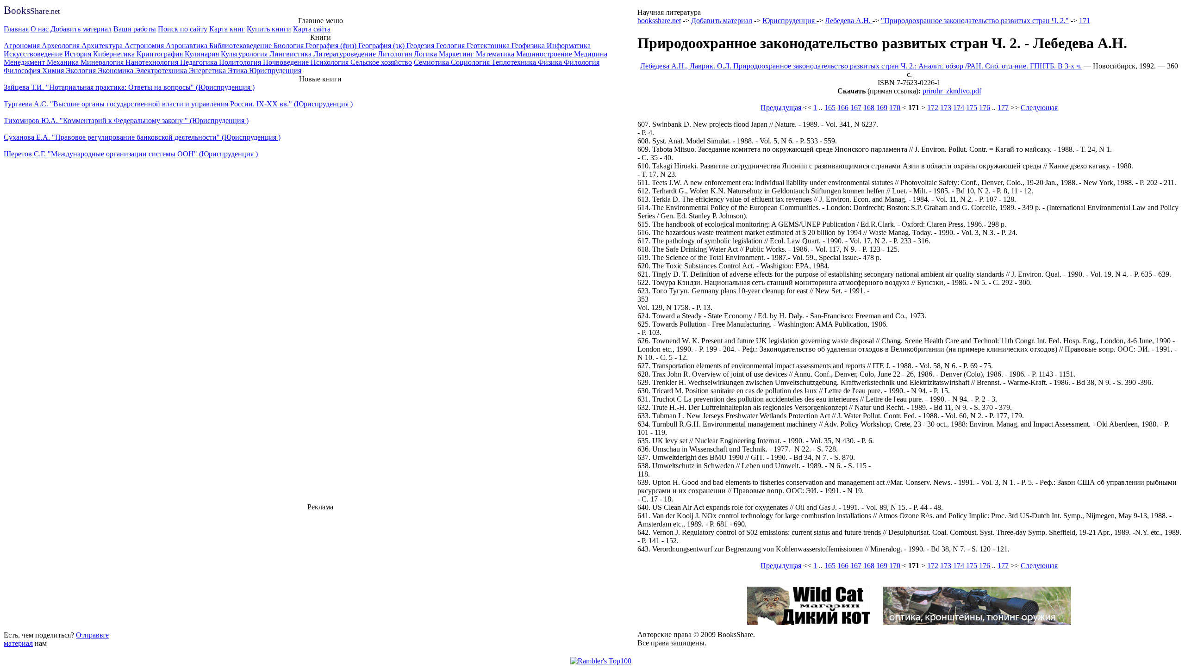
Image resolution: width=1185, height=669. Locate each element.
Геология (451, 46)
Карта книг (227, 29)
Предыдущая (781, 108)
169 (881, 108)
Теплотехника (515, 62)
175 (971, 108)
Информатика (569, 46)
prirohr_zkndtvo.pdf (952, 91)
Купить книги (269, 29)
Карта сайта (312, 29)
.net (32, 11)
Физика (551, 62)
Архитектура (103, 46)
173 (945, 108)
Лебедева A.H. (849, 21)
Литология (396, 54)
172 (932, 108)
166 (842, 108)
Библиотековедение (241, 46)
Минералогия (103, 62)
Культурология (245, 54)
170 (894, 108)
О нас (40, 29)
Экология (82, 70)
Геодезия (421, 46)
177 (1003, 108)
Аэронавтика (187, 46)
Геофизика (529, 46)
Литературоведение (345, 54)
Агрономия (23, 46)
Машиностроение (545, 54)
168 (868, 108)
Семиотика (432, 62)
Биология (290, 46)
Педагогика (199, 62)
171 (1084, 21)
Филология (581, 62)
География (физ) (332, 46)
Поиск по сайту (182, 29)
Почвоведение (287, 62)
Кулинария (203, 54)
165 (830, 108)
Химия (54, 70)
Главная (16, 29)
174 (958, 108)
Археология (61, 46)
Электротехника (162, 70)
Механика (64, 62)
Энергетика (208, 70)
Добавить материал (81, 29)
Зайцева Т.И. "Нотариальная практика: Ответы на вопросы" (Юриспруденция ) (129, 87)
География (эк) (382, 46)
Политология (241, 62)
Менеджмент (25, 62)
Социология (471, 62)
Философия (23, 70)
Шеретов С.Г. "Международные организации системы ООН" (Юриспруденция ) (131, 154)
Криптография (161, 54)
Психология (330, 62)
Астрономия (145, 46)
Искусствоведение (34, 54)
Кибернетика (115, 54)
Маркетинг (457, 54)
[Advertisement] (320, 569)
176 (984, 108)
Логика (426, 54)
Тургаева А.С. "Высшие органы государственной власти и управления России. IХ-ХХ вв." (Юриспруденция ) (178, 104)
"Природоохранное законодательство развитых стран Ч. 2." (975, 21)
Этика (238, 70)
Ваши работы (134, 29)
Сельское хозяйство (381, 62)
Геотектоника (489, 46)
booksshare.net (659, 21)
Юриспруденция (275, 70)
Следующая (1039, 108)
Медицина (590, 54)
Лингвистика (291, 54)
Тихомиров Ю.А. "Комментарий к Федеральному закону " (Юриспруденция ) (126, 120)
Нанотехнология (152, 62)
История (78, 54)
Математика (496, 54)
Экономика (116, 70)
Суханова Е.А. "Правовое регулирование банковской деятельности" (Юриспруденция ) (142, 137)
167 (855, 108)
